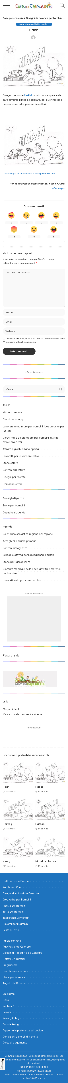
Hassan (40, 823)
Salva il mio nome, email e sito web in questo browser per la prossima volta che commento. (35, 340)
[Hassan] (50, 809)
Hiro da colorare (45, 861)
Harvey (7, 823)
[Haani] (18, 772)
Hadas (39, 786)
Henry (6, 861)
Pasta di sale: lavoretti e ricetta (22, 714)
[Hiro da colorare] (50, 846)
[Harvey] (18, 809)
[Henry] (18, 846)
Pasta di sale (11, 655)
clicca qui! (58, 188)
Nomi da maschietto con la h (34, 24)
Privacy (2, 1065)
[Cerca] (61, 5)
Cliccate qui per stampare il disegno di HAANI (29, 173)
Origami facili (11, 709)
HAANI (28, 95)
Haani (6, 786)
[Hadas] (50, 772)
